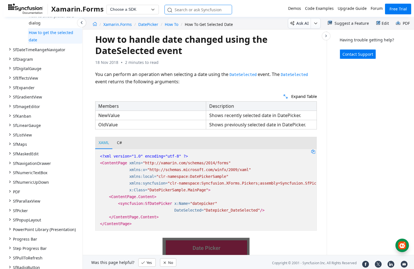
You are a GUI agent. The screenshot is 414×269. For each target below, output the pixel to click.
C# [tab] (119, 142)
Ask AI (302, 23)
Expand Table (304, 96)
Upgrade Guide (352, 8)
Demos (294, 8)
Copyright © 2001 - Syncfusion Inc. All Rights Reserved (314, 263)
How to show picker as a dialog (51, 19)
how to (171, 24)
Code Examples (319, 8)
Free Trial (398, 9)
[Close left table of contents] (82, 23)
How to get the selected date (51, 36)
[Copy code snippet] (313, 151)
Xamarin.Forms (118, 24)
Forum (377, 8)
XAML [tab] (104, 142)
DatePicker (148, 24)
